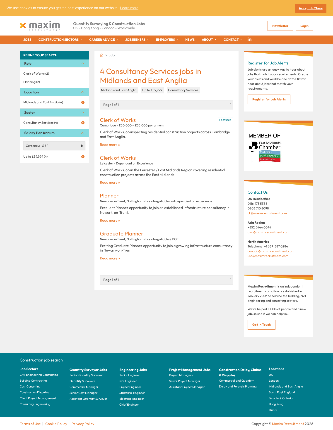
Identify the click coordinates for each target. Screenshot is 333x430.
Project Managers (181, 375)
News (190, 40)
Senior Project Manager (184, 381)
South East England (282, 392)
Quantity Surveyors (82, 381)
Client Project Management (38, 398)
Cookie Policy (56, 423)
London (274, 380)
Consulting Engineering (35, 404)
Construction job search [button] (41, 360)
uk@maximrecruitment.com (267, 213)
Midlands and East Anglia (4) (43, 102)
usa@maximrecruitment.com (268, 256)
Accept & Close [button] (311, 8)
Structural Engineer (132, 392)
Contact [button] (231, 40)
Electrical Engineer (131, 398)
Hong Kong (276, 404)
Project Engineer (130, 387)
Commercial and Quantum (236, 380)
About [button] (208, 40)
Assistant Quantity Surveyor (88, 398)
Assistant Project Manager (187, 387)
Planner (109, 195)
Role (27, 63)
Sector (29, 112)
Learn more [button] (129, 8)
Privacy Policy (83, 423)
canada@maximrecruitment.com (271, 251)
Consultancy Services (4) (40, 123)
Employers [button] (166, 40)
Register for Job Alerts (269, 99)
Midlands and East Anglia (286, 386)
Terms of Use (30, 423)
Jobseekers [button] (135, 40)
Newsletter (280, 26)
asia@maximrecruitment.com (268, 232)
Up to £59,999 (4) (35, 156)
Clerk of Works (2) (36, 73)
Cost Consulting (30, 386)
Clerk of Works (118, 120)
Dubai (273, 410)
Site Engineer (128, 381)
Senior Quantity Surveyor (86, 375)
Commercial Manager (84, 387)
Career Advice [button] (102, 40)
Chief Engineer (129, 404)
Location (31, 92)
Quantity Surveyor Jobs (88, 370)
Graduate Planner (121, 233)
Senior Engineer (129, 375)
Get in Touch (261, 325)
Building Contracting (33, 380)
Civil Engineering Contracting (39, 374)
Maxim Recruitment (288, 423)
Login (304, 26)
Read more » (110, 144)
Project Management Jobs (189, 370)
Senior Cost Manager (83, 392)
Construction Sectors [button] (59, 40)
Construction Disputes (34, 392)
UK (271, 374)
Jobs (27, 40)
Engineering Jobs (133, 370)
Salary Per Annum (39, 133)
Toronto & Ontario (280, 398)
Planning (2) (31, 82)
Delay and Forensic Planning (238, 386)
